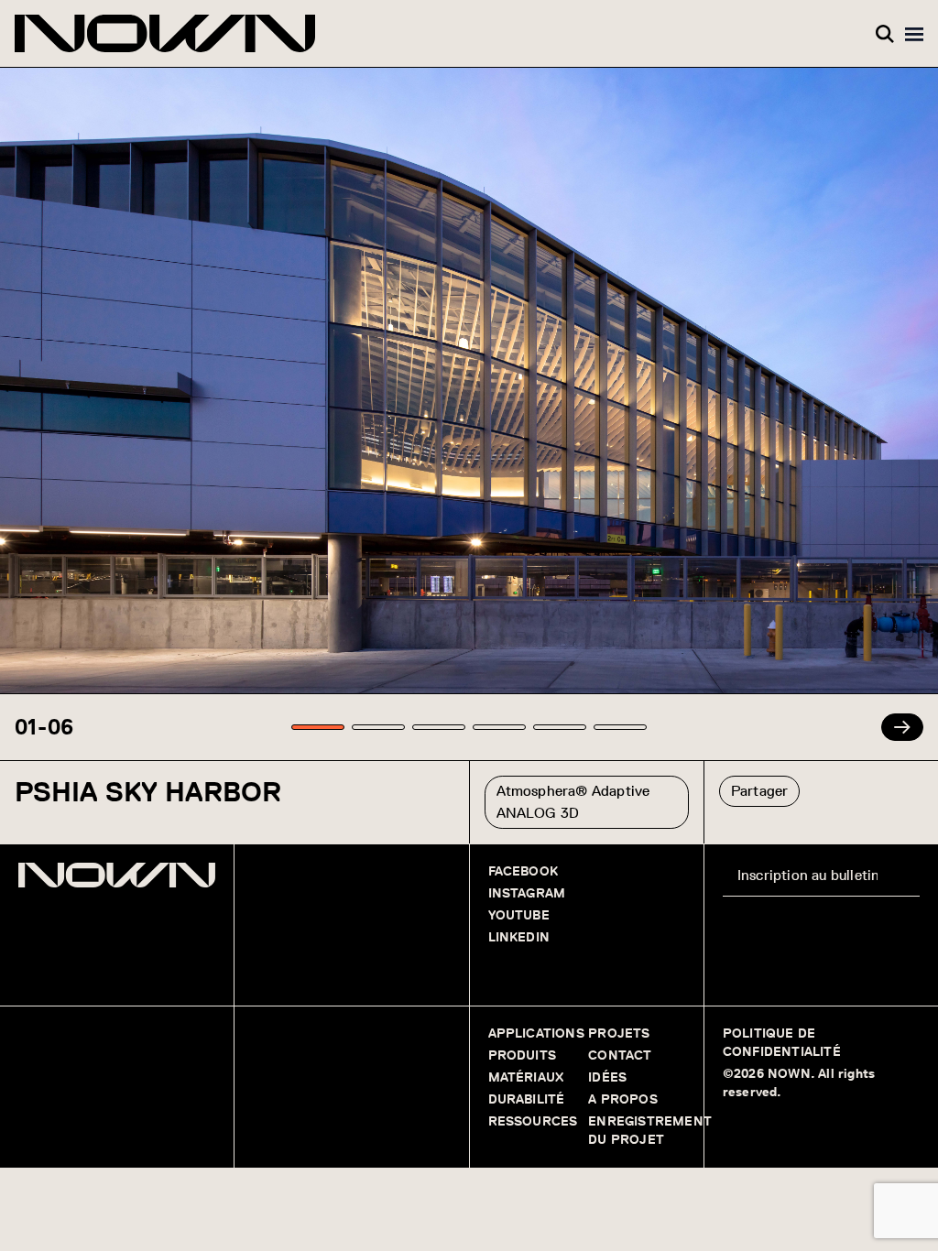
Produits (522, 1055)
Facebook (523, 871)
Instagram (527, 893)
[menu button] (914, 34)
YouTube (519, 915)
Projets (618, 1033)
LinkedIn (519, 937)
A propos (624, 1099)
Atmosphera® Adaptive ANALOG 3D (573, 801)
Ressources (533, 1121)
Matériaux (526, 1077)
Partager (760, 791)
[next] (902, 727)
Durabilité (526, 1099)
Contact (619, 1055)
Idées (607, 1077)
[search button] (885, 34)
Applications (536, 1033)
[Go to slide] (317, 727)
